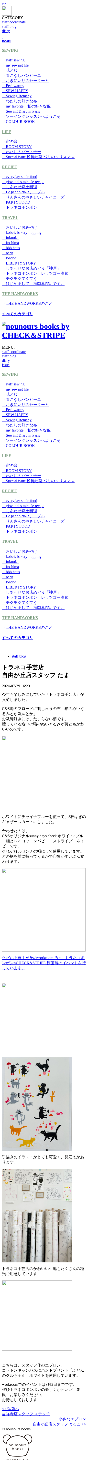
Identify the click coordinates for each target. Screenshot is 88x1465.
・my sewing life (15, 65)
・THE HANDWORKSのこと (27, 303)
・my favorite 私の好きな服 (26, 106)
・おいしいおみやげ (19, 227)
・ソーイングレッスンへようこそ (31, 116)
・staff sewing (13, 60)
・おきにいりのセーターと (25, 81)
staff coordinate (14, 22)
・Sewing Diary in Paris (21, 111)
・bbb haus (11, 248)
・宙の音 (10, 141)
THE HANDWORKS (20, 294)
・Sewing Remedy (17, 96)
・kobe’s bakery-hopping (21, 232)
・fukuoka (10, 238)
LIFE (6, 132)
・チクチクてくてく (19, 278)
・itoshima (10, 243)
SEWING (10, 50)
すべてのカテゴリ (17, 314)
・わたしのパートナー (21, 152)
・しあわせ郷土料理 (19, 187)
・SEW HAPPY (15, 91)
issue (6, 365)
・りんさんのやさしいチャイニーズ (33, 197)
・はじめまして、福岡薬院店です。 (33, 284)
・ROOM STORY (17, 147)
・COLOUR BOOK (18, 121)
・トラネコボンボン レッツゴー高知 (35, 273)
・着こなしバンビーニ (21, 75)
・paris (7, 253)
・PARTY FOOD (16, 202)
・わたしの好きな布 (19, 101)
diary (6, 31)
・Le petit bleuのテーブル (23, 192)
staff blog (9, 26)
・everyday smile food (19, 177)
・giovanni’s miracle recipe (23, 182)
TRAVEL (10, 218)
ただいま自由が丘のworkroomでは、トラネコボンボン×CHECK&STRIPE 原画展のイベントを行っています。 (44, 963)
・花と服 (10, 70)
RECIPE (9, 167)
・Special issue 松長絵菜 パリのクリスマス (38, 157)
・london (9, 258)
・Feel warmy (13, 86)
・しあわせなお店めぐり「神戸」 (31, 268)
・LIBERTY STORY (19, 263)
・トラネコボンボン (19, 207)
